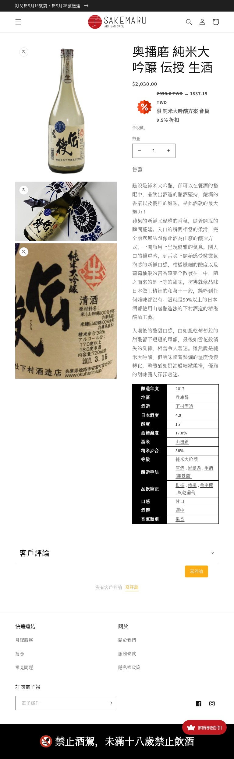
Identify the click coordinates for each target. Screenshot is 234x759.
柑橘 (180, 485)
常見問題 (24, 667)
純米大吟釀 (187, 459)
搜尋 (19, 653)
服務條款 (127, 653)
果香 (180, 519)
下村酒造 (184, 406)
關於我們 (127, 640)
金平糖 (206, 485)
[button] (18, 22)
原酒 (180, 468)
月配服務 (24, 640)
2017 (180, 388)
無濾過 (194, 468)
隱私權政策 (129, 667)
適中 (180, 510)
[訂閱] (110, 703)
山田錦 (182, 441)
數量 (136, 138)
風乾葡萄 (186, 492)
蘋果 (192, 485)
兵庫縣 (182, 397)
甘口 (180, 501)
